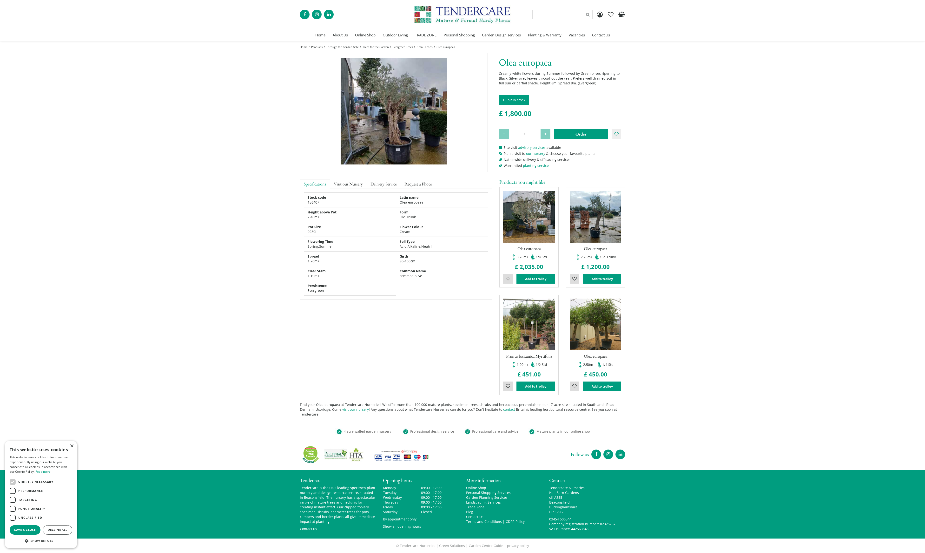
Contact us (308, 528)
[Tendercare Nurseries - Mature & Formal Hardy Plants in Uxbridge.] (462, 14)
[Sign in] (599, 14)
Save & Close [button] (25, 530)
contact (509, 409)
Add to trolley (535, 279)
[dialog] (41, 494)
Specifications (315, 184)
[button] (41, 540)
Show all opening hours (402, 526)
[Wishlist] (610, 14)
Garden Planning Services (487, 497)
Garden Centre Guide (486, 545)
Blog (469, 512)
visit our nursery (355, 409)
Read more (43, 472)
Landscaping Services (483, 502)
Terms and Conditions (484, 521)
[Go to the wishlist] (610, 14)
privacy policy (518, 545)
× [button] (71, 446)
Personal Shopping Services (488, 492)
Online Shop (476, 487)
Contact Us (474, 516)
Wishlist (508, 279)
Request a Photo (418, 184)
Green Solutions (452, 545)
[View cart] (621, 14)
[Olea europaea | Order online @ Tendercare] (394, 111)
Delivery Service (383, 184)
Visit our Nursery (348, 184)
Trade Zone (475, 507)
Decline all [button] (57, 530)
